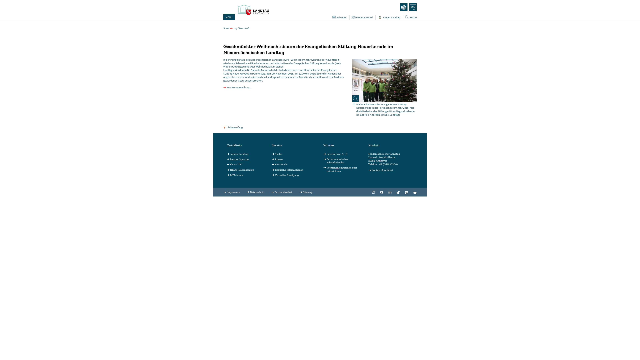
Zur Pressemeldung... (239, 87)
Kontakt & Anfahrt (382, 170)
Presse (279, 159)
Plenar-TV (236, 164)
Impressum (233, 192)
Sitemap (307, 192)
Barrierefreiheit (283, 192)
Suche (413, 17)
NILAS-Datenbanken (242, 169)
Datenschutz (257, 192)
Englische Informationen (289, 169)
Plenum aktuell (364, 17)
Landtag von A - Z (337, 154)
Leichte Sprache (239, 159)
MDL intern (237, 175)
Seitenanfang (235, 127)
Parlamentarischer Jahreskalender (337, 161)
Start (226, 28)
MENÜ (229, 17)
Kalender (341, 17)
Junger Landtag (391, 17)
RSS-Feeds (281, 164)
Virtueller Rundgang (287, 175)
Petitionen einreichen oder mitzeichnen (342, 169)
